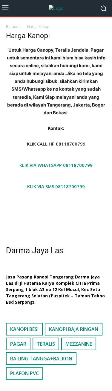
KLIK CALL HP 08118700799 (56, 144)
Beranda (13, 26)
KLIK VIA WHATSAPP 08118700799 (56, 165)
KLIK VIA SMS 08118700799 (56, 186)
